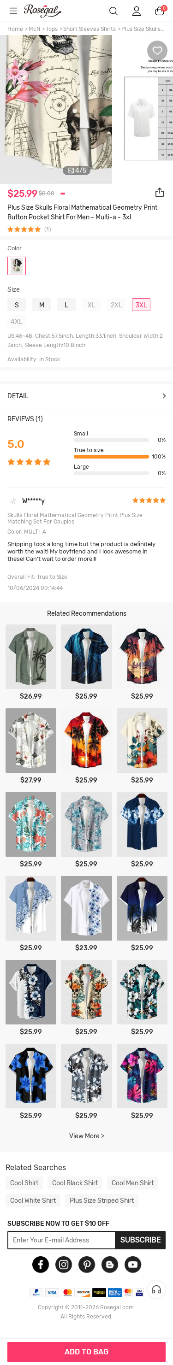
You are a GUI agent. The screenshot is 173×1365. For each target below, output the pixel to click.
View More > (86, 1136)
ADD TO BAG (86, 1351)
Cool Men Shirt (133, 1183)
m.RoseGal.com (48, 11)
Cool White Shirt (33, 1200)
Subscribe (140, 1240)
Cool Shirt (24, 1183)
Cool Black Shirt (75, 1183)
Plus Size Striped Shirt (102, 1200)
